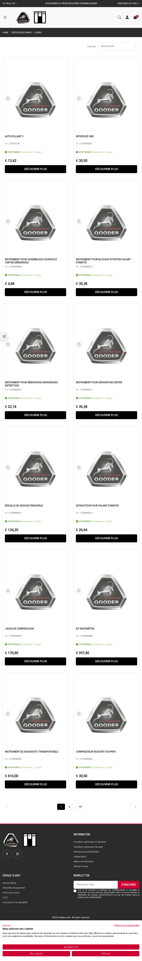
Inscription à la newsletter (15, 902)
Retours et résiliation (83, 861)
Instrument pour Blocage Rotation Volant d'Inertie (103, 261)
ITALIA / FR (10, 3)
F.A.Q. (5, 897)
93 (80, 807)
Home (5, 32)
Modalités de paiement (14, 887)
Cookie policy (80, 856)
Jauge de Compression (19, 628)
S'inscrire (128, 884)
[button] (8, 925)
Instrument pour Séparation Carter (99, 382)
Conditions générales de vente (88, 847)
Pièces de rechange (22, 32)
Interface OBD (85, 136)
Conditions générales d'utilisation (90, 842)
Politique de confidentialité (86, 851)
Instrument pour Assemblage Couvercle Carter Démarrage (31, 261)
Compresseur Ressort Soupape (96, 751)
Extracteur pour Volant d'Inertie (97, 505)
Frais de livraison (11, 892)
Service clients (9, 883)
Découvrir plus (35, 169)
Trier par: (91, 46)
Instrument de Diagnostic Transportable (31, 751)
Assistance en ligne (127, 3)
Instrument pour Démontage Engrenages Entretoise (31, 384)
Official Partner (81, 866)
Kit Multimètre (85, 628)
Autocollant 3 (14, 136)
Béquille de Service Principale (24, 505)
